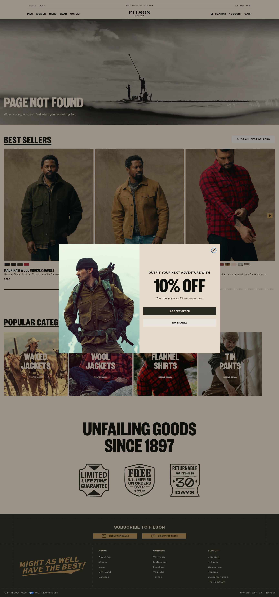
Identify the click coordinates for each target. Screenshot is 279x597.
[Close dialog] (213, 250)
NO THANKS (180, 322)
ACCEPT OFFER (180, 311)
